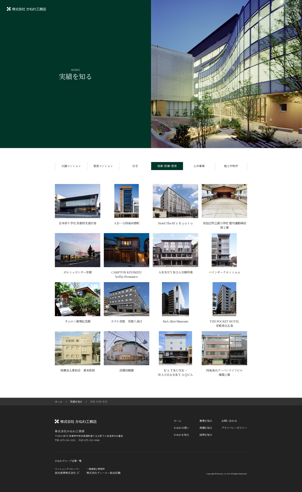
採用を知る (205, 434)
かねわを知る (181, 434)
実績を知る (76, 401)
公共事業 (199, 166)
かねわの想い (181, 427)
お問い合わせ (229, 421)
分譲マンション (71, 166)
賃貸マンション (103, 166)
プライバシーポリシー (234, 427)
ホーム (58, 401)
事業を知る (205, 421)
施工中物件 (231, 166)
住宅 (135, 166)
